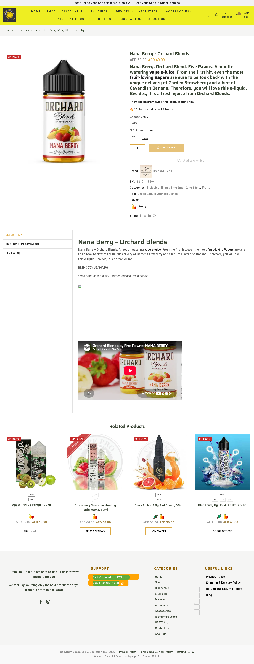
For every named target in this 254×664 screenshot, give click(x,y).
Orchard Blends (167, 194)
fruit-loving (149, 77)
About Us (156, 19)
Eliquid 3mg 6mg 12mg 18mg (52, 30)
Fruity (80, 30)
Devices (123, 11)
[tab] (14, 235)
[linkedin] (149, 215)
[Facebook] (140, 215)
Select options (95, 531)
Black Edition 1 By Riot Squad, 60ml (159, 505)
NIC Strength (138, 130)
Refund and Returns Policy (224, 589)
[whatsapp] (154, 215)
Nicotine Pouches (74, 19)
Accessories (177, 11)
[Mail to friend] (145, 215)
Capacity (136, 117)
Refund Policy (185, 651)
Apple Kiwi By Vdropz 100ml (31, 505)
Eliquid (151, 194)
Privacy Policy (215, 577)
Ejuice (142, 194)
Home (36, 11)
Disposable (72, 11)
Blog (209, 595)
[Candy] (155, 516)
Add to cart (167, 147)
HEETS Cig (106, 19)
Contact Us (132, 19)
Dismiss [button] (174, 3)
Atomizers (148, 11)
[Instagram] (48, 602)
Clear (145, 138)
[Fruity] (31, 516)
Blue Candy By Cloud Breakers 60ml (222, 505)
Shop (51, 11)
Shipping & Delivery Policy (223, 582)
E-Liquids (99, 11)
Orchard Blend (162, 171)
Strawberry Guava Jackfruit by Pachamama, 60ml (95, 507)
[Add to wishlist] (53, 442)
